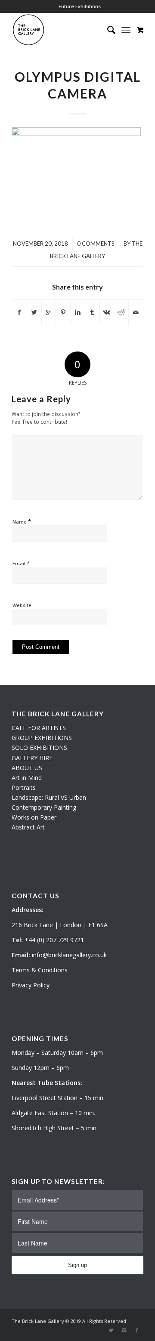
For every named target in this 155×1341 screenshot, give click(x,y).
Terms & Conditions (40, 970)
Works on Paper (34, 817)
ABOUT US (27, 768)
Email (21, 563)
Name (21, 521)
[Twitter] (111, 1330)
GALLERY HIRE (32, 758)
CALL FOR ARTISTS (39, 728)
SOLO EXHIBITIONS (39, 747)
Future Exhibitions (80, 6)
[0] (140, 29)
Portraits (24, 787)
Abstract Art (28, 827)
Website (21, 605)
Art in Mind (27, 778)
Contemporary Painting (44, 807)
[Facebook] (136, 1330)
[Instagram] (124, 1330)
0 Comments (96, 243)
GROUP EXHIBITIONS (42, 738)
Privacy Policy (31, 985)
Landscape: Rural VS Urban (49, 797)
